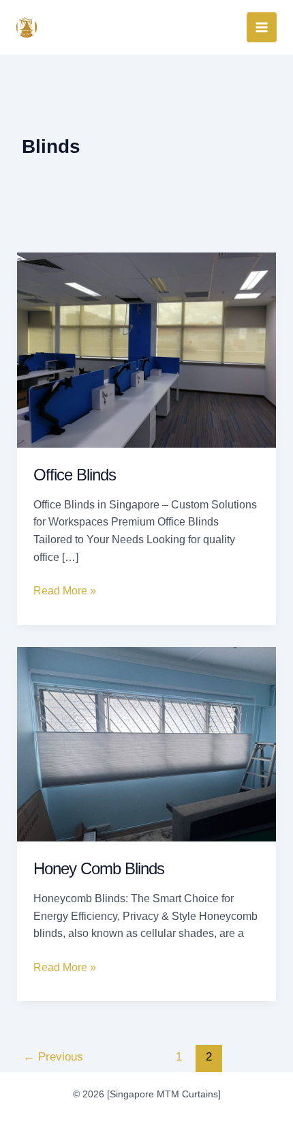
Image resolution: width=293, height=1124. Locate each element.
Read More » (64, 589)
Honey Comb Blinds (98, 868)
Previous (53, 1056)
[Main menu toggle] (262, 27)
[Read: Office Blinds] (147, 349)
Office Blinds (74, 474)
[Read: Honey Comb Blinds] (147, 743)
